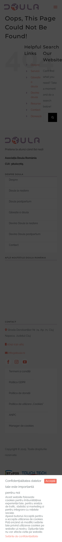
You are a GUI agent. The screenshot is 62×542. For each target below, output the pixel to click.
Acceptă (50, 481)
